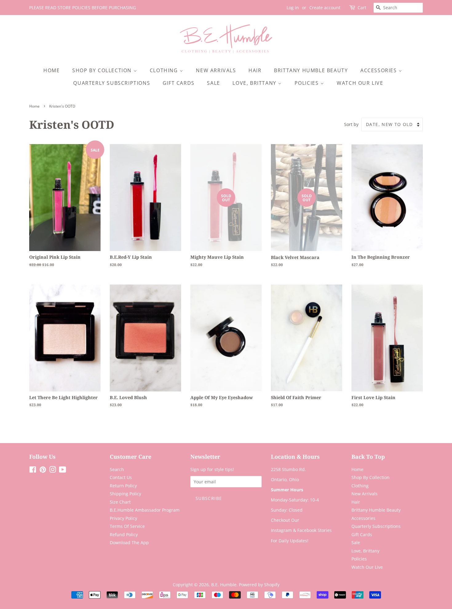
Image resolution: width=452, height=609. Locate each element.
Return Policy (123, 486)
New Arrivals (216, 70)
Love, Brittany (255, 83)
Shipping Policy (125, 494)
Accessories (379, 70)
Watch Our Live (360, 83)
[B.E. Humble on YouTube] (62, 470)
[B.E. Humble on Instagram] (52, 470)
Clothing (165, 70)
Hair (254, 70)
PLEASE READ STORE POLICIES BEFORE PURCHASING (82, 7)
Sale (213, 83)
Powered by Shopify (259, 584)
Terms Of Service (127, 526)
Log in (293, 7)
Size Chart (120, 502)
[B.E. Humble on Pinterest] (42, 470)
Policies (307, 83)
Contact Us (121, 477)
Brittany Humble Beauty (311, 70)
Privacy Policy (123, 518)
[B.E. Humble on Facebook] (32, 470)
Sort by (351, 124)
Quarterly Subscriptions (111, 83)
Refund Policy (124, 534)
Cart (362, 7)
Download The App (129, 542)
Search (117, 469)
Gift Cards (179, 83)
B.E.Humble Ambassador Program (145, 510)
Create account (324, 7)
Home (51, 70)
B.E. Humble (223, 584)
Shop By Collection (102, 70)
